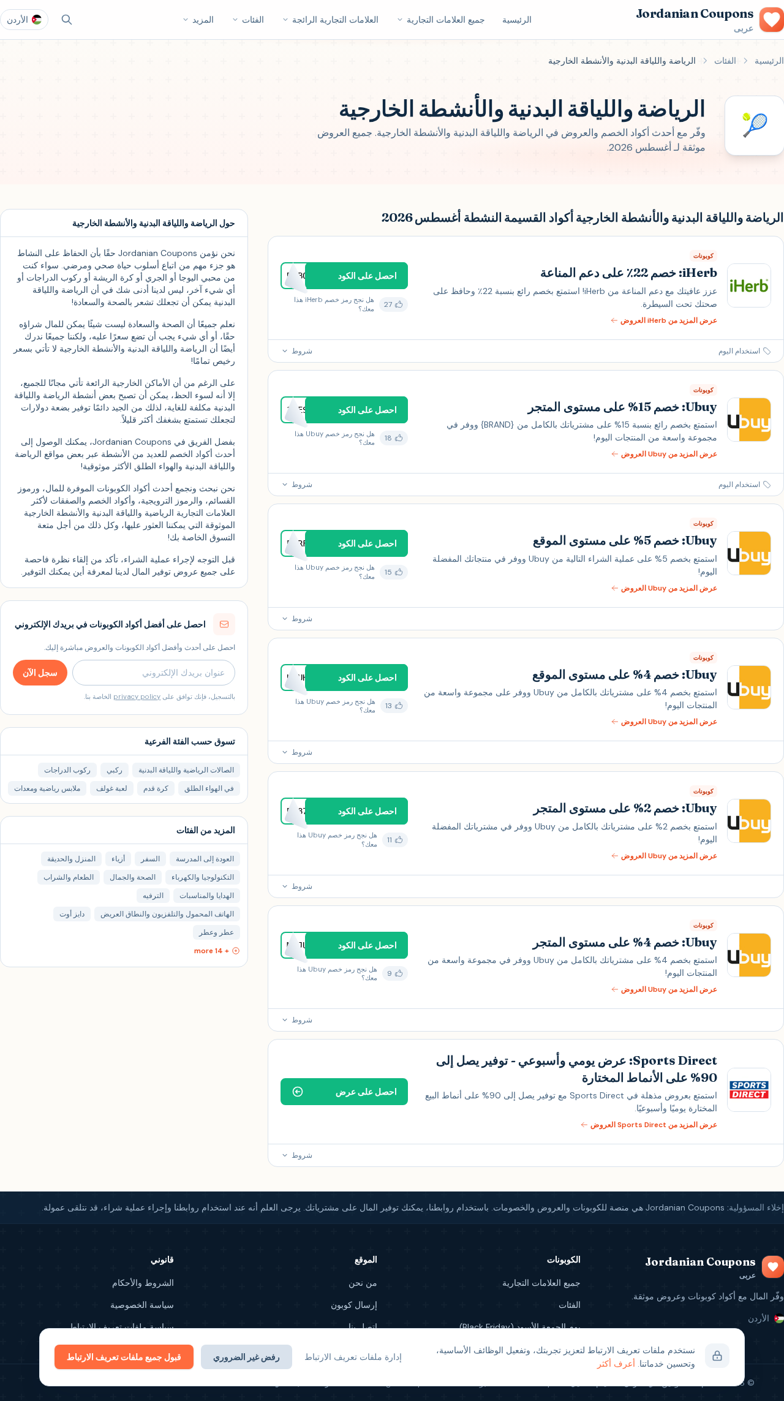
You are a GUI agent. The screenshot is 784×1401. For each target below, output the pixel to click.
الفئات (253, 19)
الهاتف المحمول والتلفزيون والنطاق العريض (167, 914)
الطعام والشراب (68, 877)
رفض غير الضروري (246, 1356)
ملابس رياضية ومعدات (47, 788)
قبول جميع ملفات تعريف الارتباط (124, 1356)
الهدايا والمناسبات (206, 896)
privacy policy (136, 696)
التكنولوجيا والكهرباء (203, 877)
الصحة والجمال (133, 877)
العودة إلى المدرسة (205, 859)
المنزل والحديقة (71, 859)
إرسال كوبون (354, 1304)
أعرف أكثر (616, 1363)
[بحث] (67, 20)
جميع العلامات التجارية (446, 19)
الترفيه (153, 896)
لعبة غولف (111, 788)
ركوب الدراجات (67, 770)
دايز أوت (72, 914)
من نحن (363, 1282)
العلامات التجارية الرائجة (335, 19)
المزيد (203, 19)
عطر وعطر (216, 932)
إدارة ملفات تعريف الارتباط (353, 1356)
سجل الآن (40, 672)
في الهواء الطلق (209, 788)
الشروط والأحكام (143, 1282)
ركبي (115, 770)
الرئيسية (517, 19)
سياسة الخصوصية (142, 1304)
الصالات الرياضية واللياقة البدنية (186, 770)
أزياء (118, 859)
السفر (150, 859)
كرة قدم (155, 788)
